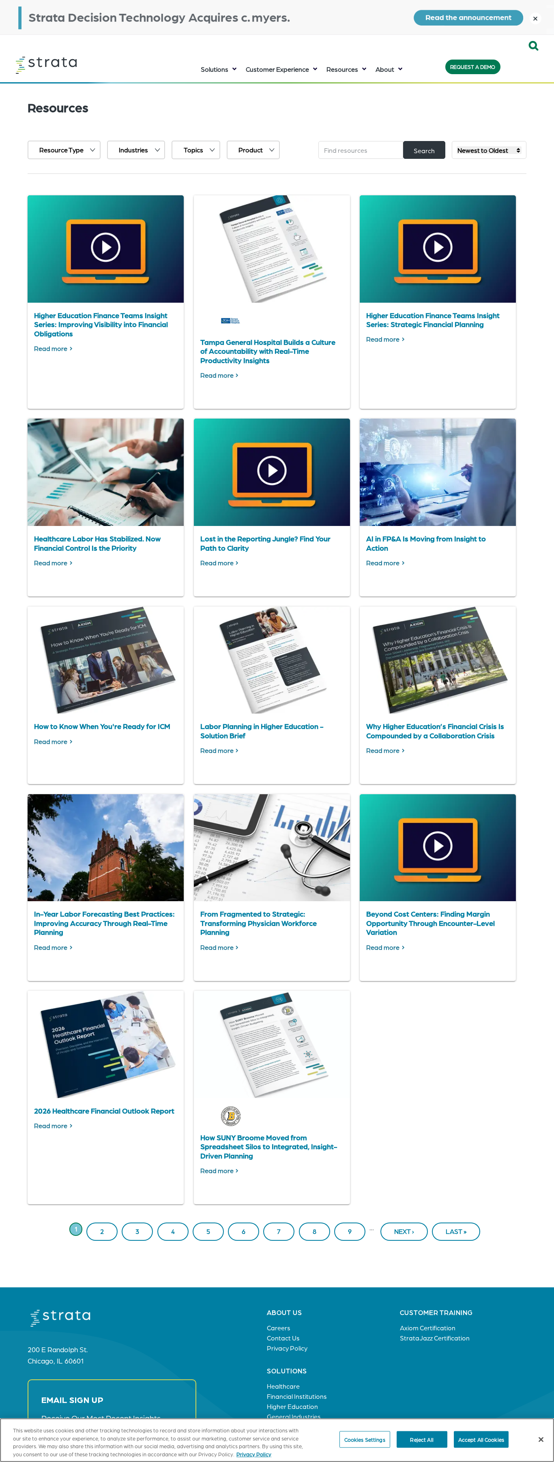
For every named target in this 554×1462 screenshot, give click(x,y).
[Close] (541, 1439)
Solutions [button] (214, 69)
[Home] (66, 65)
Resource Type (61, 150)
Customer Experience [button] (277, 69)
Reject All (421, 1439)
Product (250, 150)
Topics (193, 150)
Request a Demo (472, 67)
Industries (133, 150)
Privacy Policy (253, 1454)
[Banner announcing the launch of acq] (277, 17)
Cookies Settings (364, 1439)
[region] (277, 1440)
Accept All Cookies (481, 1439)
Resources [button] (342, 69)
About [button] (385, 69)
